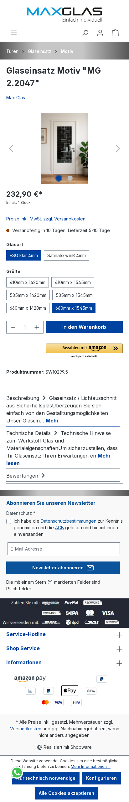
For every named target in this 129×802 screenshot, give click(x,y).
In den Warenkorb (84, 327)
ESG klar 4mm (24, 255)
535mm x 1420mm (28, 295)
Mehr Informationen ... (91, 766)
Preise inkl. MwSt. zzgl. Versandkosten (45, 218)
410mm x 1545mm (73, 282)
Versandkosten (25, 728)
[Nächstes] (118, 148)
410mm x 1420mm (27, 282)
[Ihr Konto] (100, 33)
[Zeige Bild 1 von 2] (58, 178)
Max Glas (15, 97)
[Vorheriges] (11, 148)
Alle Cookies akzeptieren (66, 793)
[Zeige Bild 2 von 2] (70, 178)
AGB (59, 527)
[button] (84, 351)
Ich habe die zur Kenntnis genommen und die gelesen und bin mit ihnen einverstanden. (68, 527)
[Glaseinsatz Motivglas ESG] (64, 148)
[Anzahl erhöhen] (37, 327)
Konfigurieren (101, 778)
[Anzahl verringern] (12, 327)
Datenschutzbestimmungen (68, 521)
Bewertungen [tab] (23, 476)
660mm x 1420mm (28, 308)
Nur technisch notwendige (45, 778)
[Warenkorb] (115, 33)
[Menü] (13, 33)
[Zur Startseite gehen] (64, 15)
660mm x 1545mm (73, 308)
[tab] (63, 409)
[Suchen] (85, 33)
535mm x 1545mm (74, 295)
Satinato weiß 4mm (66, 255)
